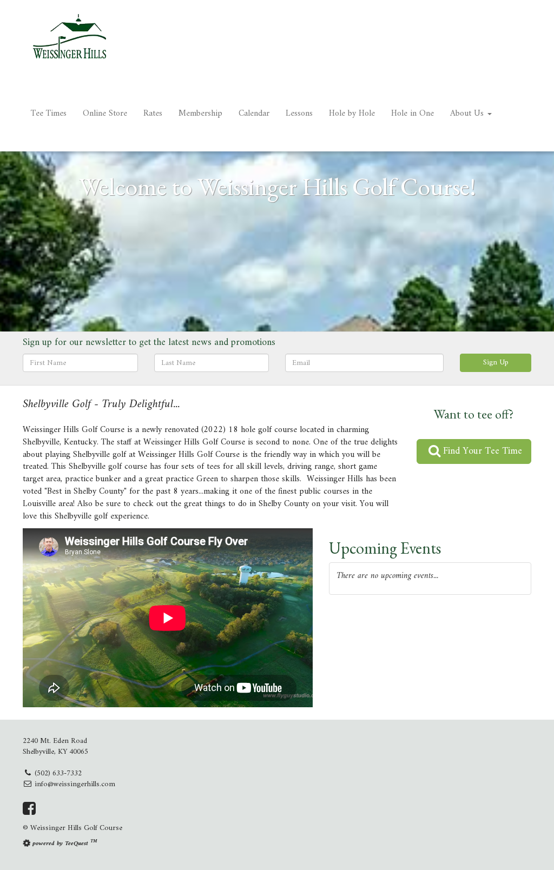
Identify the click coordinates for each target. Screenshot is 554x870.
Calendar (254, 113)
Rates (152, 113)
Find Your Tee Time (481, 451)
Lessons (299, 113)
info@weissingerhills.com (75, 784)
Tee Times (49, 113)
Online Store (105, 113)
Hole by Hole (352, 113)
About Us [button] (468, 113)
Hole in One (412, 113)
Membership (200, 113)
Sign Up (496, 362)
